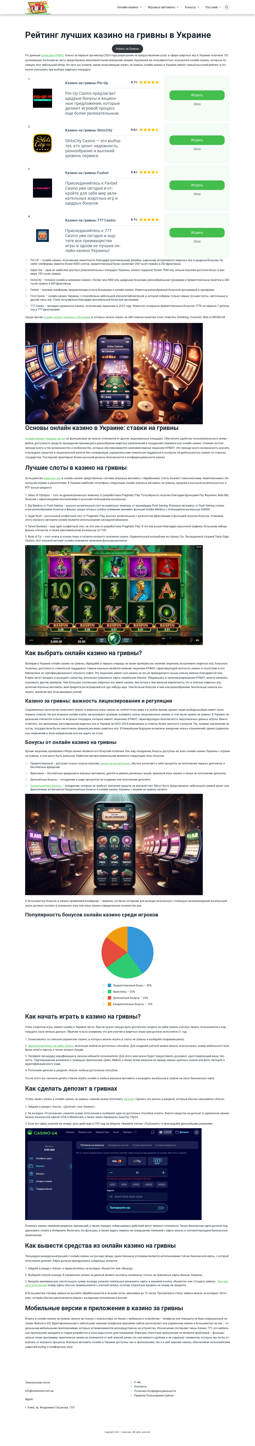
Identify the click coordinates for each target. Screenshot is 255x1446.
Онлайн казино (127, 7)
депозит (129, 1099)
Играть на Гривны (127, 48)
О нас (137, 1382)
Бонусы (190, 7)
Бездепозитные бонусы (46, 785)
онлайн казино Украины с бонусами (67, 317)
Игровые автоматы (161, 7)
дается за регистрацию (115, 763)
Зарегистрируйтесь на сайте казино (51, 1046)
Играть (197, 95)
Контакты (140, 1386)
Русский (212, 7)
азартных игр (52, 478)
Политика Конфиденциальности (155, 1391)
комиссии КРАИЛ (52, 55)
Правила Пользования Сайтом (154, 1395)
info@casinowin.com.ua (39, 1390)
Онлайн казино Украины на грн (45, 438)
